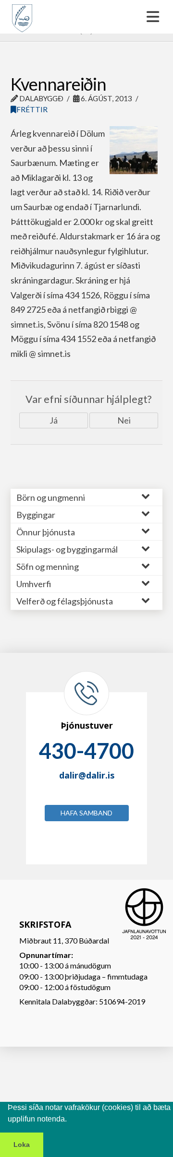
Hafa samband (86, 813)
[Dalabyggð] (22, 14)
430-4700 (86, 751)
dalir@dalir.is (86, 775)
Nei (124, 420)
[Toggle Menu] (86, 17)
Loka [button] (21, 1144)
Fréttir (32, 109)
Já (53, 420)
